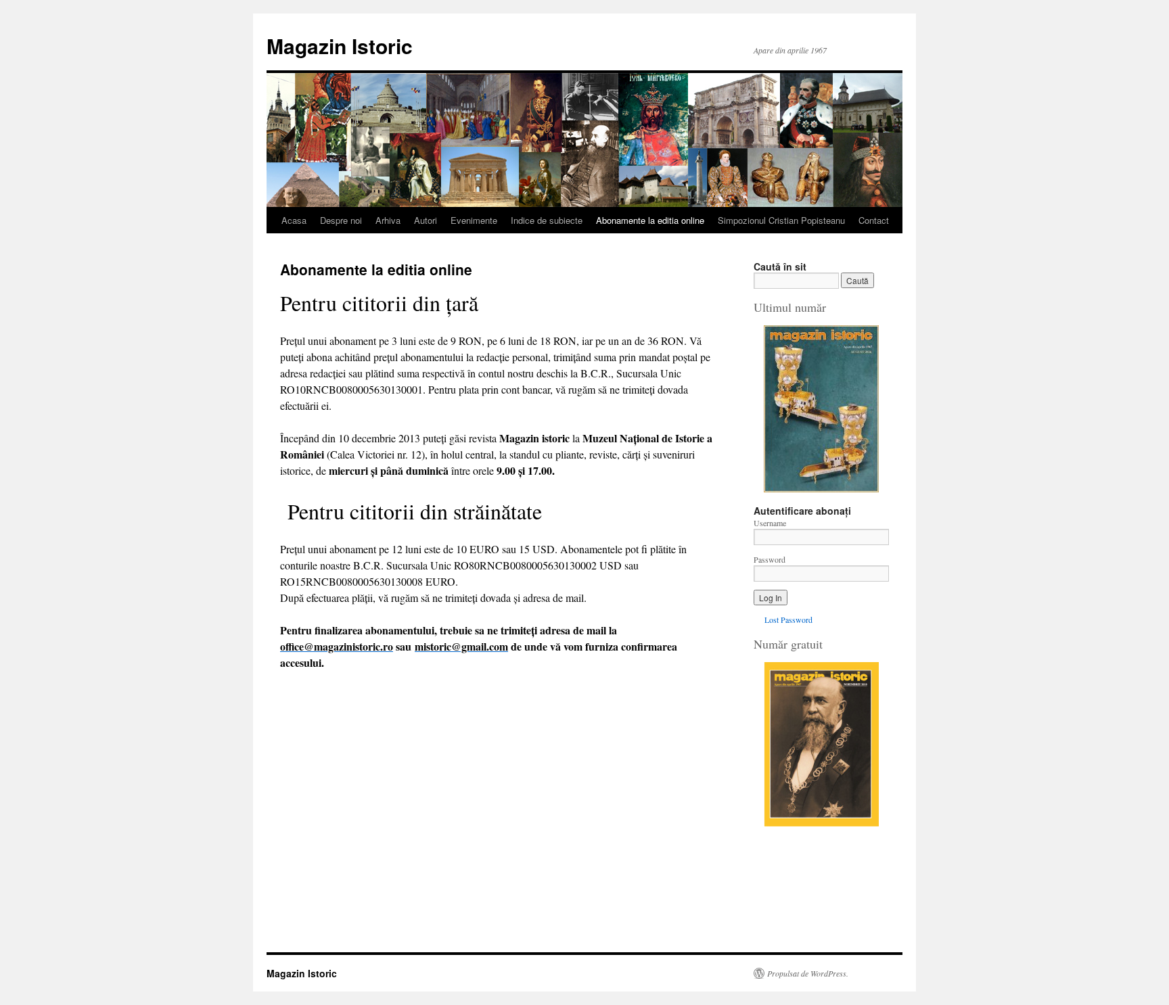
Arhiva (387, 220)
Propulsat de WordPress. (807, 973)
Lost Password (788, 619)
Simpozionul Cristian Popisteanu (781, 220)
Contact (873, 220)
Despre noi (341, 220)
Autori (425, 220)
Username (770, 522)
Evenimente (474, 220)
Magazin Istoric (340, 45)
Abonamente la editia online (650, 220)
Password (769, 559)
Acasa (293, 220)
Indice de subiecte (546, 220)
